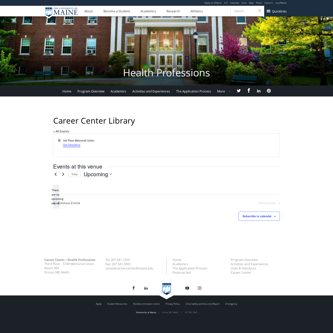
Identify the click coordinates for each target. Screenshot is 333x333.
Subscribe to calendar (257, 216)
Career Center (241, 272)
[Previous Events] (55, 174)
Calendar (234, 2)
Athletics (196, 11)
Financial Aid (181, 272)
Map (251, 2)
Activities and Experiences (151, 91)
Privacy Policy (173, 303)
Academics (148, 11)
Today (74, 174)
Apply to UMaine (213, 2)
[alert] (56, 197)
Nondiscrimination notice (146, 303)
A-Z (226, 2)
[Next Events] (63, 174)
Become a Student (116, 11)
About (88, 11)
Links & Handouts (243, 268)
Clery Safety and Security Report (202, 303)
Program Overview (90, 91)
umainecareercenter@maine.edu (129, 268)
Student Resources (117, 303)
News (259, 2)
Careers (269, 2)
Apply (99, 303)
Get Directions (71, 145)
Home (66, 91)
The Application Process (193, 91)
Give (244, 2)
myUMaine (281, 2)
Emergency (231, 303)
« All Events (61, 131)
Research (173, 11)
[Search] (260, 11)
